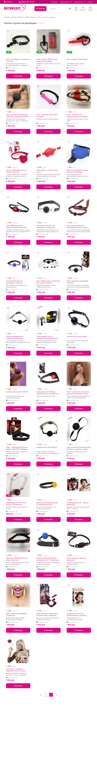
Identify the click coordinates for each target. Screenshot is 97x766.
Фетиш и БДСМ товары (26, 17)
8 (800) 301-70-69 (27, 2)
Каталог (41, 8)
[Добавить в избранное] (8, 31)
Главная (7, 17)
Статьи (90, 2)
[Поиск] (70, 8)
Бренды (54, 2)
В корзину (18, 76)
